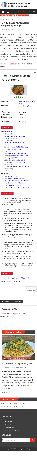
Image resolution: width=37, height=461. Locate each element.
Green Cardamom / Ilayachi (17, 179)
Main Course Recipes (22, 15)
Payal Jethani (19, 367)
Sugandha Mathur (15, 281)
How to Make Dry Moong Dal (17, 363)
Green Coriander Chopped (21, 166)
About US (8, 421)
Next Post (18, 301)
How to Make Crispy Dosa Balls (14, 403)
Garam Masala (16, 149)
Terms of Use (9, 428)
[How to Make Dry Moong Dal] (18, 347)
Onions (10, 138)
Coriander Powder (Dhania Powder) (15, 153)
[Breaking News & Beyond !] (2, 11)
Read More (5, 392)
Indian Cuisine (10, 15)
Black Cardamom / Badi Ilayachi (18, 181)
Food (2, 15)
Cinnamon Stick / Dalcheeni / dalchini (19, 183)
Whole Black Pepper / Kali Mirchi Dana (20, 187)
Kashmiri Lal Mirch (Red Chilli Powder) (16, 147)
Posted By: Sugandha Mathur (10, 30)
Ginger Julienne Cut (19, 162)
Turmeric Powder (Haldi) (21, 156)
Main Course (23, 102)
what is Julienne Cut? (23, 278)
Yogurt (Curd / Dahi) (14, 158)
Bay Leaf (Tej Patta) (14, 185)
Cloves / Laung (13, 176)
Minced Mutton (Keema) (18, 136)
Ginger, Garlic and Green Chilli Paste (15, 143)
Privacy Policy (10, 424)
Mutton (12, 134)
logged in (16, 314)
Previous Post (6, 301)
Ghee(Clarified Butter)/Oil (17, 160)
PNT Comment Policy (12, 431)
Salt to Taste (8, 171)
